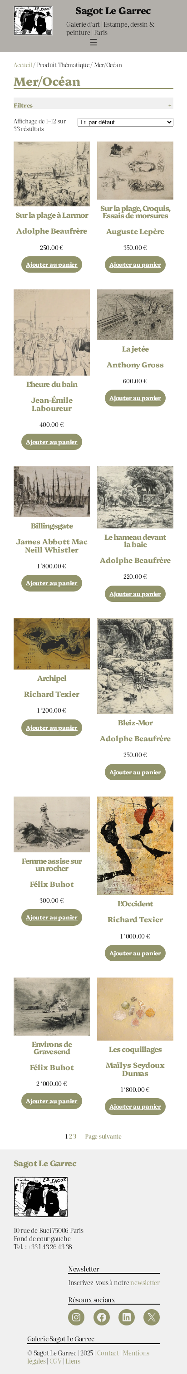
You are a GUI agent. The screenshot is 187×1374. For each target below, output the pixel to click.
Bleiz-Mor (135, 722)
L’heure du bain (51, 383)
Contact (108, 1352)
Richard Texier (51, 694)
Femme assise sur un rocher (52, 864)
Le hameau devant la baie (135, 540)
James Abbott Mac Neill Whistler (51, 545)
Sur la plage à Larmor (51, 214)
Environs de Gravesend (51, 1047)
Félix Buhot (52, 884)
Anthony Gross (135, 364)
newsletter (145, 1282)
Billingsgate (51, 525)
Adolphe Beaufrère (51, 230)
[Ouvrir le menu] (93, 42)
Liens (72, 1360)
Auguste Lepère (135, 231)
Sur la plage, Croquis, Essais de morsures (135, 211)
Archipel (51, 677)
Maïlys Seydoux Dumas (135, 1069)
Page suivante (103, 1136)
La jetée (135, 348)
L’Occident (135, 903)
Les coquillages (135, 1048)
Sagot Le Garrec (113, 9)
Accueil (23, 64)
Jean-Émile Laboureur (52, 404)
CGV (55, 1360)
